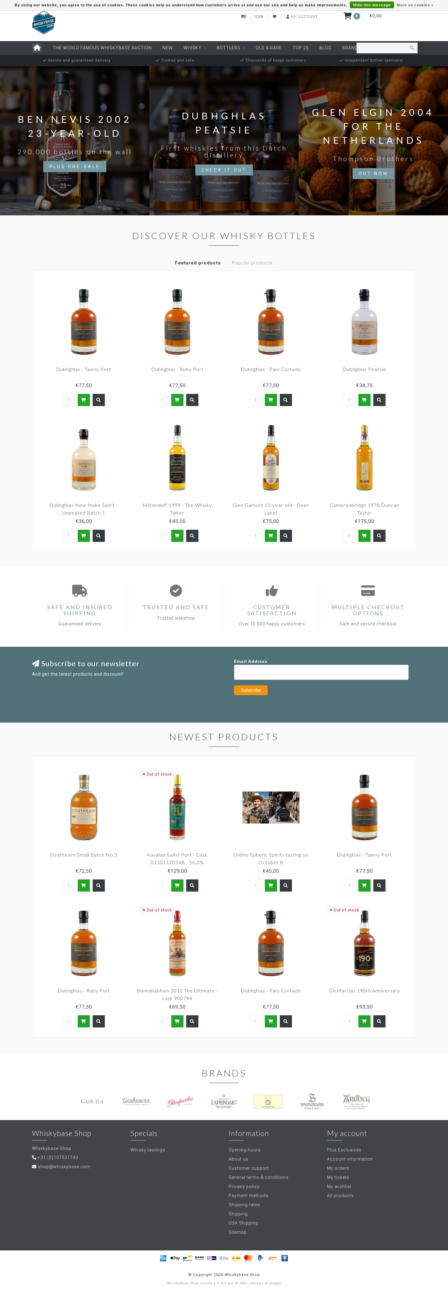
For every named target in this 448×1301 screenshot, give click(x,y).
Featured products (198, 263)
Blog (325, 47)
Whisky (192, 47)
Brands (351, 47)
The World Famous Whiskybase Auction (102, 47)
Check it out (224, 170)
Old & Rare (269, 47)
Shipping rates (244, 1204)
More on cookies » (415, 5)
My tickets (338, 1177)
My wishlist (339, 1186)
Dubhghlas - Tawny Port (83, 369)
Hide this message (372, 5)
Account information (350, 1159)
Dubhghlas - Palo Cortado (271, 369)
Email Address (251, 661)
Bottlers (228, 47)
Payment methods (248, 1195)
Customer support (249, 1168)
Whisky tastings (147, 1149)
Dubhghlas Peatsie (364, 369)
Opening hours (245, 1149)
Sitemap (238, 1232)
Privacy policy (244, 1186)
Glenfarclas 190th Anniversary (364, 990)
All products (340, 1195)
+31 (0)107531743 (58, 1157)
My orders (338, 1168)
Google (275, 1283)
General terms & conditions (259, 1177)
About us (238, 1159)
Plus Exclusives (344, 1149)
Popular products (252, 263)
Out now (373, 173)
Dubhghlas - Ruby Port (177, 369)
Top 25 (301, 47)
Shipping (238, 1213)
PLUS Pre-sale (74, 166)
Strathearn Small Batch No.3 (83, 854)
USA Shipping (243, 1223)
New (167, 47)
